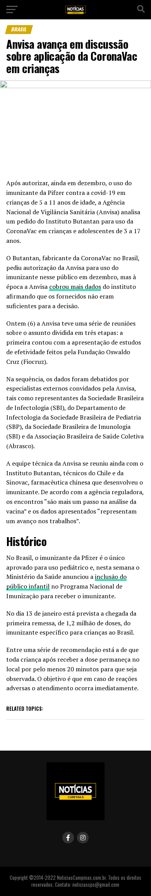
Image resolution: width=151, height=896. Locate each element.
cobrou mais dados (75, 286)
